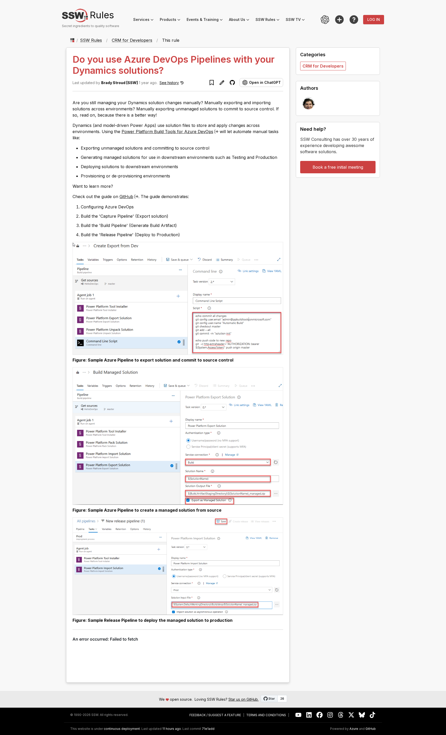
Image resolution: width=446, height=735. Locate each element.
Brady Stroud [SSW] (119, 82)
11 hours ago (171, 729)
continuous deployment (122, 728)
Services (145, 20)
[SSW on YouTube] (298, 715)
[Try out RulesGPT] (325, 19)
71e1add (208, 728)
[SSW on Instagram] (330, 715)
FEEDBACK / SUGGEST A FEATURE (215, 715)
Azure (353, 728)
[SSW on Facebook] (319, 715)
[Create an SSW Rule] (339, 19)
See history (169, 82)
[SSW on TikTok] (372, 715)
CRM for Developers (132, 40)
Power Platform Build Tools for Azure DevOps (167, 131)
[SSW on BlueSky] (362, 715)
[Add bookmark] (212, 82)
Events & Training (206, 20)
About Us (240, 20)
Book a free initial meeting (338, 167)
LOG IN (373, 19)
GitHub (126, 196)
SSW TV (297, 20)
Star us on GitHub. (243, 699)
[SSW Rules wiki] (354, 19)
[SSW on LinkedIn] (309, 715)
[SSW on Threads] (341, 715)
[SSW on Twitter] (351, 715)
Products (172, 20)
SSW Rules (269, 20)
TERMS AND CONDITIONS (266, 715)
